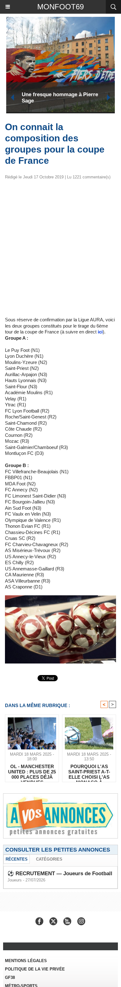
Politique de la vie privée (35, 969)
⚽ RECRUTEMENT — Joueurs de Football (59, 873)
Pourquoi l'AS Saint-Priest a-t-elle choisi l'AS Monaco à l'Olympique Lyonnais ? (89, 771)
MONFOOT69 (60, 6)
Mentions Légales (26, 960)
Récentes (17, 859)
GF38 (10, 977)
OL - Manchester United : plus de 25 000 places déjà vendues (32, 771)
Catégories (49, 859)
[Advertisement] (55, 250)
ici (100, 331)
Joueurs (14, 880)
